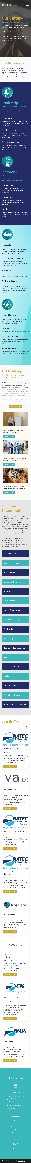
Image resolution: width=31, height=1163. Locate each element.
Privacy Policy (15, 1151)
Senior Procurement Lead (12, 997)
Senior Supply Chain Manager (14, 831)
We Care (15, 1130)
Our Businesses (15, 1127)
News (15, 1136)
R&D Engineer (8, 1041)
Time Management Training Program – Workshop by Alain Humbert (13, 432)
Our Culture (15, 1133)
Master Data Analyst (10, 749)
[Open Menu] (27, 4)
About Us (15, 1124)
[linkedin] (15, 1086)
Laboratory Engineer (11, 789)
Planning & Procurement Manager (12, 873)
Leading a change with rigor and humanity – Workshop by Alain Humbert (15, 460)
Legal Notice (15, 1148)
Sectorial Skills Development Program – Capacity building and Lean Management (14, 488)
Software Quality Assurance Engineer (13, 956)
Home (15, 1121)
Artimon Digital (21, 1161)
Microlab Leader (9, 914)
